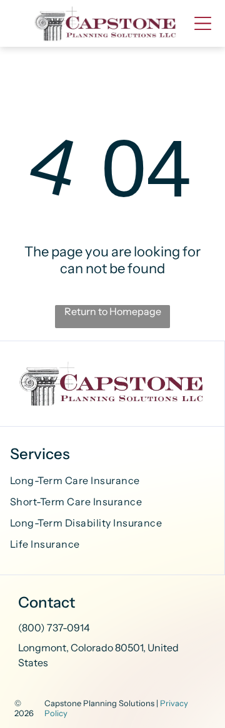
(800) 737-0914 (54, 627)
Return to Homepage (112, 311)
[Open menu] (202, 23)
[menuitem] (112, 482)
